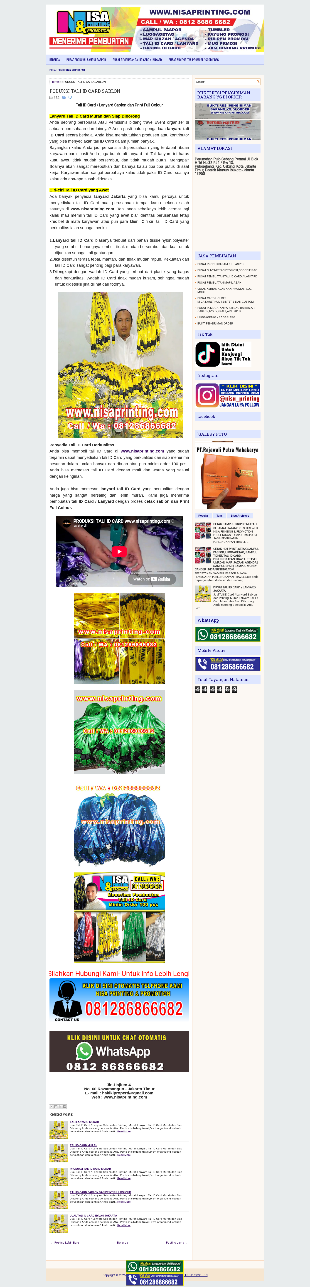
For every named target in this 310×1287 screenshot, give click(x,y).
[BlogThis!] (56, 1106)
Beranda (54, 59)
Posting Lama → (177, 1242)
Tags (220, 515)
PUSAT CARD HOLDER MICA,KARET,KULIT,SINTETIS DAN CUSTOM (225, 300)
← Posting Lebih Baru (65, 1242)
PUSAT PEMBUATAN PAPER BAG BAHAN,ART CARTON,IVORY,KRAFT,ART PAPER (226, 309)
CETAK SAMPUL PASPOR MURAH (235, 524)
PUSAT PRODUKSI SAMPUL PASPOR (86, 59)
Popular (203, 515)
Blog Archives (240, 515)
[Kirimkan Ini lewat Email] (51, 1106)
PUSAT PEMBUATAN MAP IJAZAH (67, 70)
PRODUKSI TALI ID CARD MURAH (90, 1168)
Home (55, 81)
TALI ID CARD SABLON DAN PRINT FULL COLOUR (100, 1192)
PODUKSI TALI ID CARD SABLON (85, 91)
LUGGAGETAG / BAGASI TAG (216, 317)
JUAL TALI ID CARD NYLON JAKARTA (93, 1215)
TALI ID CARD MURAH (83, 1145)
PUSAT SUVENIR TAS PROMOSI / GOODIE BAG (194, 59)
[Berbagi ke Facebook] (64, 1106)
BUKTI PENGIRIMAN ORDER (215, 323)
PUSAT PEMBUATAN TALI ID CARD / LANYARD (137, 59)
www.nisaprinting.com (142, 451)
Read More (123, 1131)
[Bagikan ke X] (60, 1106)
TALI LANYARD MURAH (84, 1122)
